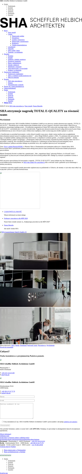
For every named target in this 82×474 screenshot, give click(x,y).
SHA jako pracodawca (16, 106)
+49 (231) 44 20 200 (7, 373)
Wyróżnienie (50, 345)
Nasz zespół (28, 106)
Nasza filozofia (37, 106)
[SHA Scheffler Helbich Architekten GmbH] (41, 27)
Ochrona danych (5, 446)
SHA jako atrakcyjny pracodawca (34, 162)
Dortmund (23, 345)
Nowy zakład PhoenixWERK (13, 146)
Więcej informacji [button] (5, 434)
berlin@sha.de (5, 393)
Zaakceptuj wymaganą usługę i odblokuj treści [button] (14, 437)
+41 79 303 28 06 (37, 445)
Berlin (17, 345)
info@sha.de (5, 375)
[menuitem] (43, 41)
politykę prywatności (70, 422)
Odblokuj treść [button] (4, 436)
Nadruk (13, 446)
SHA (13, 345)
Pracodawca (42, 345)
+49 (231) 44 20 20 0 (38, 441)
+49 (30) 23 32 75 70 (8, 391)
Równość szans (32, 345)
